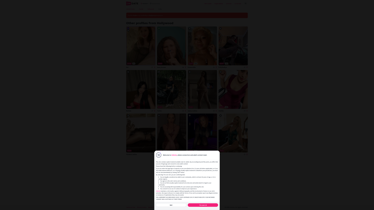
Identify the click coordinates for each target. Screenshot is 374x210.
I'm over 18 (203, 205)
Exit (171, 205)
